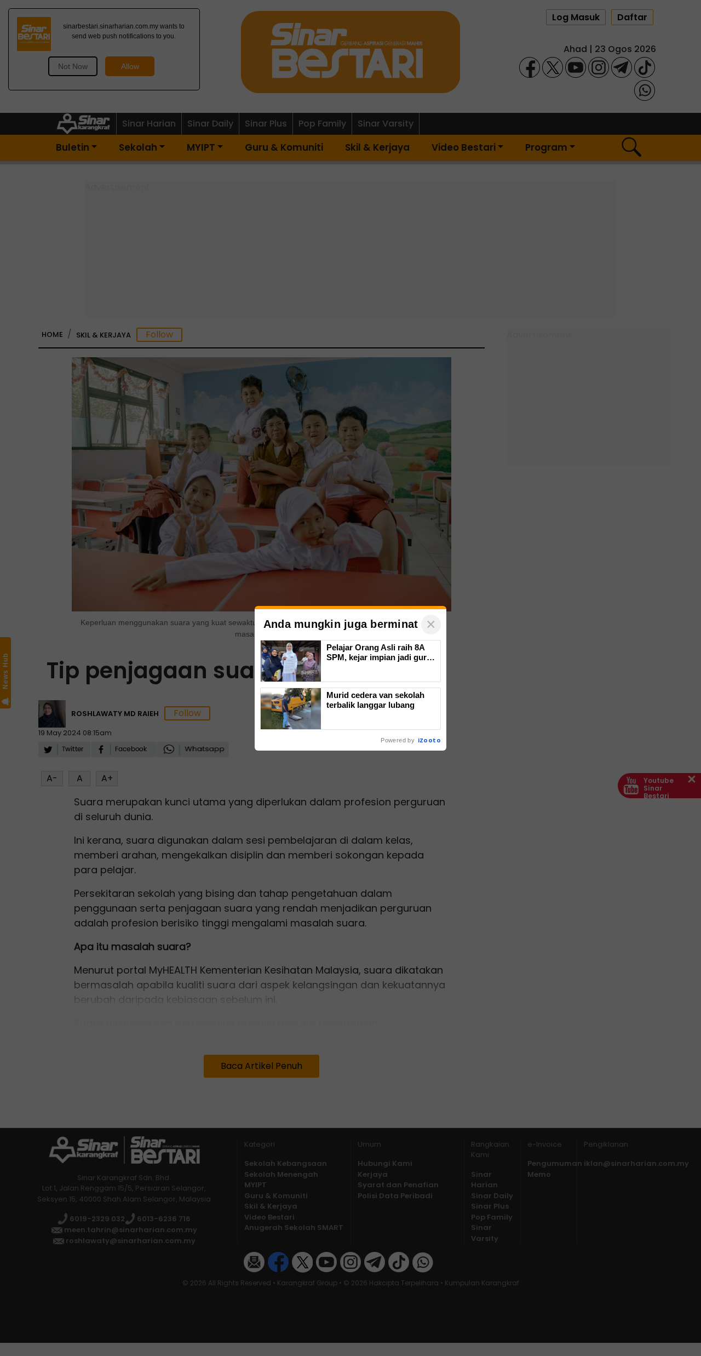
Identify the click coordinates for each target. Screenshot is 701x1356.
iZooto (429, 740)
